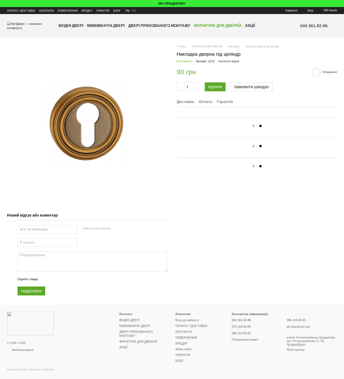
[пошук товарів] (263, 25)
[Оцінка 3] (60, 279)
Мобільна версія (22, 350)
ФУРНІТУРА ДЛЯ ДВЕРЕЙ (217, 26)
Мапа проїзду (296, 349)
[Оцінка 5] (75, 279)
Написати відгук (228, 61)
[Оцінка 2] (53, 279)
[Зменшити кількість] (180, 87)
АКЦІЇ (250, 26)
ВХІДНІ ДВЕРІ (71, 26)
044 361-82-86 (314, 26)
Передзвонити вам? (245, 339)
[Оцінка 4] (68, 279)
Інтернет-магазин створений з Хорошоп (30, 369)
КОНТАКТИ (46, 10)
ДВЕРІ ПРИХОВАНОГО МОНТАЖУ (159, 26)
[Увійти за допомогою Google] (123, 229)
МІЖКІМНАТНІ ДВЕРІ (105, 26)
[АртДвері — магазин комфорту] (30, 323)
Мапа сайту (184, 349)
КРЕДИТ (86, 10)
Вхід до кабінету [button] (187, 320)
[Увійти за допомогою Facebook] (116, 229)
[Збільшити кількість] (194, 87)
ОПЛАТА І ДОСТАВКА (21, 10)
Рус (134, 10)
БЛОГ (117, 10)
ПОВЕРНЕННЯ (68, 10)
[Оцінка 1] (45, 279)
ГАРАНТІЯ (103, 10)
